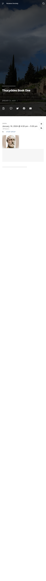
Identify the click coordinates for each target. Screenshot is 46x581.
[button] (41, 128)
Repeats (6, 129)
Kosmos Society (12, 3)
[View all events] (41, 123)
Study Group (11, 132)
